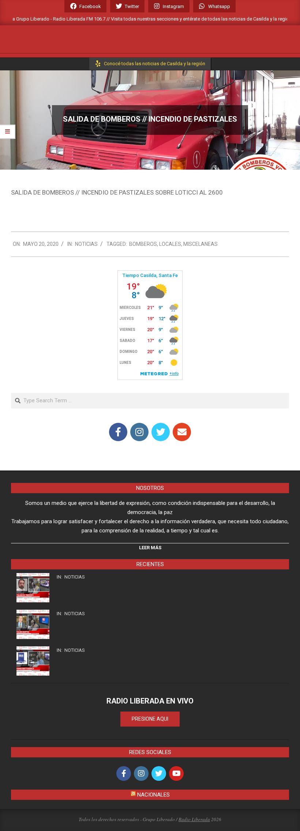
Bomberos (143, 244)
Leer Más (150, 547)
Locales (170, 244)
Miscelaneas (200, 244)
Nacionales (153, 794)
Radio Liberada (194, 819)
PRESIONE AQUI (150, 719)
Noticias (86, 244)
